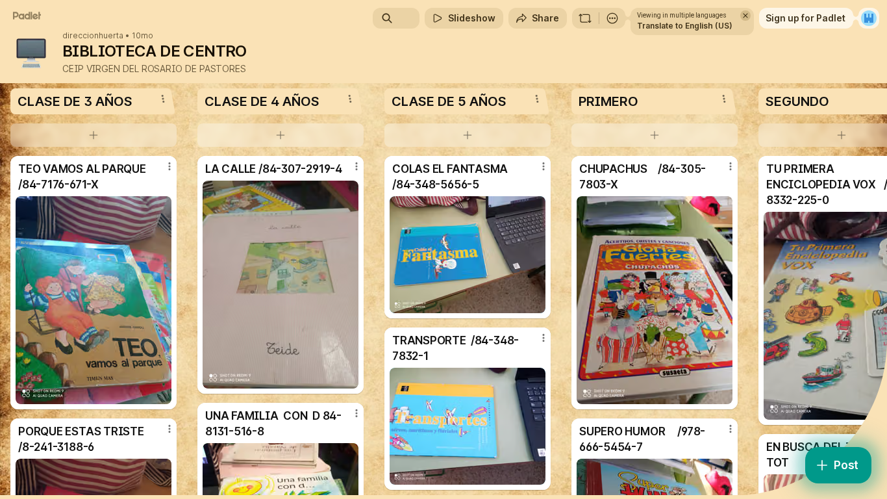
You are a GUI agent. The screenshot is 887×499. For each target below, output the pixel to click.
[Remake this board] (585, 18)
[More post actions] (169, 166)
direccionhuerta (92, 35)
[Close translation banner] (745, 15)
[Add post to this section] (93, 135)
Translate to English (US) (684, 26)
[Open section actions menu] (163, 99)
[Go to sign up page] (868, 18)
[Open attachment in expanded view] (93, 300)
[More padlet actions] (612, 18)
